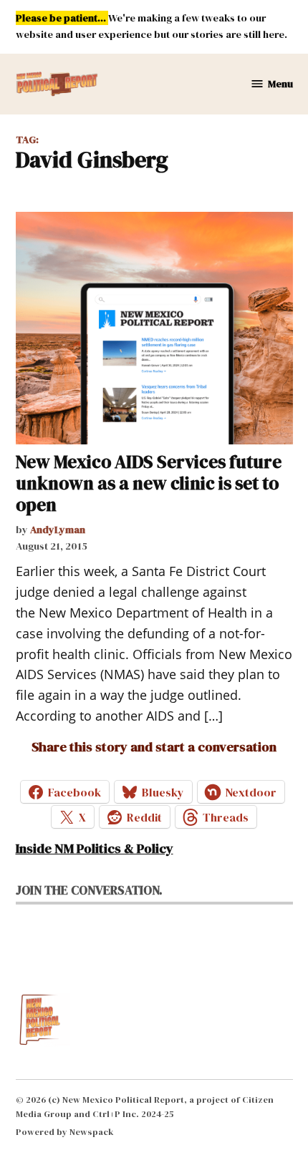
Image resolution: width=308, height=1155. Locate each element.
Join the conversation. (89, 890)
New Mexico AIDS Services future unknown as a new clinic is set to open (148, 483)
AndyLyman (57, 529)
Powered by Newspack (65, 1132)
